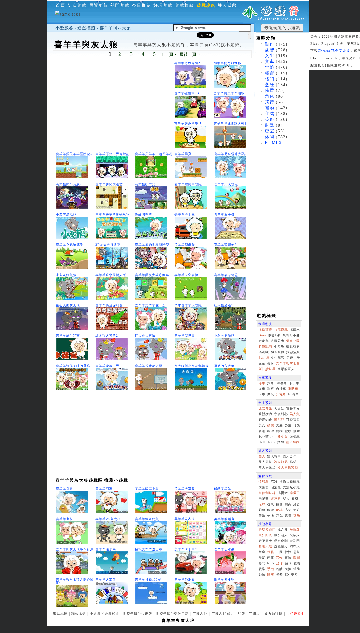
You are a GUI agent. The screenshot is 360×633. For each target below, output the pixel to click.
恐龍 (270, 558)
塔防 (296, 569)
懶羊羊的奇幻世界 (227, 63)
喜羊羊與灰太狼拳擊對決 (75, 549)
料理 (270, 431)
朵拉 (270, 363)
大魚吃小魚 (291, 487)
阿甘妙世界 (267, 369)
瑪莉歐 (264, 352)
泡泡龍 (276, 487)
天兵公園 (293, 341)
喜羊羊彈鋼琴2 (225, 245)
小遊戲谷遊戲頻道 (104, 614)
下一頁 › (168, 54)
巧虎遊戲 (281, 329)
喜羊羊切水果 (224, 549)
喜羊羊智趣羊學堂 (188, 124)
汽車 (270, 383)
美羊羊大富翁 (184, 489)
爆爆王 (295, 493)
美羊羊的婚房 (224, 519)
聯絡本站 (78, 614)
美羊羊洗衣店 (184, 519)
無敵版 (295, 529)
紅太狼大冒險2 (106, 335)
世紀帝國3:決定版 (137, 614)
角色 (269, 96)
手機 (270, 569)
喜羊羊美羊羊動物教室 (112, 214)
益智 (269, 50)
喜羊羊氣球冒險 (226, 275)
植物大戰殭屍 (289, 482)
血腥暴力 (281, 546)
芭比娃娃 (293, 442)
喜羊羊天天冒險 (226, 184)
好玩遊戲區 (267, 529)
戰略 (297, 563)
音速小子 (293, 358)
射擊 (269, 125)
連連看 (276, 498)
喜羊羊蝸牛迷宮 (68, 335)
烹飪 (269, 84)
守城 (269, 113)
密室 (269, 131)
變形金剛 (281, 541)
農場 (288, 515)
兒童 (262, 363)
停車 (262, 383)
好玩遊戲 (162, 5)
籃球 (288, 563)
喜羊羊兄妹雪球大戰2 (230, 154)
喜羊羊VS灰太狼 (108, 519)
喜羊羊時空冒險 (186, 275)
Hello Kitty (267, 442)
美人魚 (295, 414)
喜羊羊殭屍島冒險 (188, 184)
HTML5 (273, 142)
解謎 (270, 510)
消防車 (293, 389)
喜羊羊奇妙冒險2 (187, 63)
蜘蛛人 (295, 546)
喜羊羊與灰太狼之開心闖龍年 (75, 581)
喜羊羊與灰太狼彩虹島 (152, 275)
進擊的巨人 (286, 369)
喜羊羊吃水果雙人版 (110, 275)
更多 (294, 574)
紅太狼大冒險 (145, 335)
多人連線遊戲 (288, 468)
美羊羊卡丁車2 (185, 549)
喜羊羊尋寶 (183, 154)
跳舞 (296, 431)
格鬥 (269, 79)
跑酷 (279, 569)
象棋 (279, 510)
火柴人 (295, 535)
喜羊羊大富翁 (105, 579)
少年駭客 (278, 358)
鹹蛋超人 (281, 535)
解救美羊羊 (222, 489)
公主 (288, 425)
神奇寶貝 (277, 352)
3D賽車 (281, 383)
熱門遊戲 (119, 5)
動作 (269, 44)
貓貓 (293, 462)
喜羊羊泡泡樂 (184, 579)
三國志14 (200, 614)
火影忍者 (277, 341)
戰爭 (262, 569)
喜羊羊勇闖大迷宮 (109, 184)
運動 (269, 108)
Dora (262, 335)
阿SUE (279, 420)
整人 (286, 498)
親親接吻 (265, 414)
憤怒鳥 (264, 482)
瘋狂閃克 (265, 535)
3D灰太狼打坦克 (107, 245)
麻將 (274, 482)
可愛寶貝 (293, 420)
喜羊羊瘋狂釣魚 (147, 519)
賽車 (269, 61)
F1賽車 (293, 394)
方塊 (279, 515)
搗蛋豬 (283, 493)
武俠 (279, 558)
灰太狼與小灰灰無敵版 (191, 366)
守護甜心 (281, 414)
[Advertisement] (113, 105)
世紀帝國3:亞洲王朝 (172, 614)
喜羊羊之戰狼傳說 (69, 245)
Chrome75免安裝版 (334, 51)
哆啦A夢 (274, 335)
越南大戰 (265, 546)
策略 (269, 119)
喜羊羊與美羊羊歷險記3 (74, 154)
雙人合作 (289, 456)
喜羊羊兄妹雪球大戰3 (230, 124)
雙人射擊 (265, 462)
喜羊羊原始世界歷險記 (152, 245)
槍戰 (270, 552)
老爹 (279, 574)
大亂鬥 (295, 541)
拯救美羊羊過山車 (148, 549)
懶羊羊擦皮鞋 (224, 579)
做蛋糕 (295, 436)
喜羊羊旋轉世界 (107, 366)
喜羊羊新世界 (184, 335)
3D (287, 574)
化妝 (288, 431)
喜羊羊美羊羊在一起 (150, 305)
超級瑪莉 (265, 346)
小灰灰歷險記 (224, 335)
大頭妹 (279, 408)
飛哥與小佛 (291, 335)
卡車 (262, 394)
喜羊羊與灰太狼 (115, 28)
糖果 (296, 515)
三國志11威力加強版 (266, 614)
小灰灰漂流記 (66, 214)
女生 (269, 55)
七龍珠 (279, 346)
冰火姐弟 (281, 462)
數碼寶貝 (293, 346)
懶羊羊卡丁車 (184, 214)
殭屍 (262, 558)
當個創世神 (267, 493)
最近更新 (98, 5)
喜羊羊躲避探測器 (109, 305)
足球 (279, 563)
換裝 (270, 425)
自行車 (281, 389)
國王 (270, 574)
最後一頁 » (189, 54)
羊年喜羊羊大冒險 (188, 305)
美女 (262, 425)
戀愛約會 (265, 420)
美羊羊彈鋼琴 (184, 245)
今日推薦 (141, 5)
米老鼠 (264, 341)
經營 (269, 73)
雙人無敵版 (267, 468)
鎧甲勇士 (265, 541)
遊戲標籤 (86, 28)
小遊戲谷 (64, 28)
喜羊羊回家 (104, 489)
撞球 (262, 504)
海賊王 (295, 329)
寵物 (279, 431)
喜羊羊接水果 (105, 549)
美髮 (279, 425)
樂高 (288, 504)
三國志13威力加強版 (228, 614)
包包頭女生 (267, 436)
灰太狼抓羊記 (145, 184)
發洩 (288, 552)
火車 (262, 389)
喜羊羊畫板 (64, 519)
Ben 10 (264, 358)
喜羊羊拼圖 (64, 489)
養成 (294, 498)
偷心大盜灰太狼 (68, 305)
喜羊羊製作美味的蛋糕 (73, 366)
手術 (270, 515)
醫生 (262, 515)
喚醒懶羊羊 (143, 214)
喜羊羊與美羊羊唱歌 (229, 93)
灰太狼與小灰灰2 (69, 184)
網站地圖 (60, 614)
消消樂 (264, 498)
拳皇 (262, 552)
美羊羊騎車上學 (147, 489)
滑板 (270, 389)
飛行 (269, 102)
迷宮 (296, 510)
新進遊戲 (76, 5)
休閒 (269, 136)
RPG (270, 563)
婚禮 (280, 442)
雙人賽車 (274, 456)
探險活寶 (293, 352)
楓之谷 (283, 529)
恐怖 (262, 574)
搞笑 (288, 510)
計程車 (281, 394)
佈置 (269, 90)
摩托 (270, 394)
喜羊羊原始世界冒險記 (112, 154)
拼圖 (279, 504)
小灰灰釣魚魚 (66, 275)
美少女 (283, 436)
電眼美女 (293, 408)
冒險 (269, 67)
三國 (279, 552)
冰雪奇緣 (265, 408)
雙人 (262, 456)
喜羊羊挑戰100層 (148, 579)
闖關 (296, 558)
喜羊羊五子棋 (224, 214)
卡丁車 (294, 383)
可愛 (296, 425)
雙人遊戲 (227, 5)
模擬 (288, 569)
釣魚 (262, 510)
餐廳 (262, 431)
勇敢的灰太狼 (224, 366)
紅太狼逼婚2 (223, 305)
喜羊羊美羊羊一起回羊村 (154, 154)
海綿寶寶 (265, 329)
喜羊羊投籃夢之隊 (148, 366)
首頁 (60, 5)
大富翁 (264, 487)
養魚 (270, 504)
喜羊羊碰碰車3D (186, 93)
